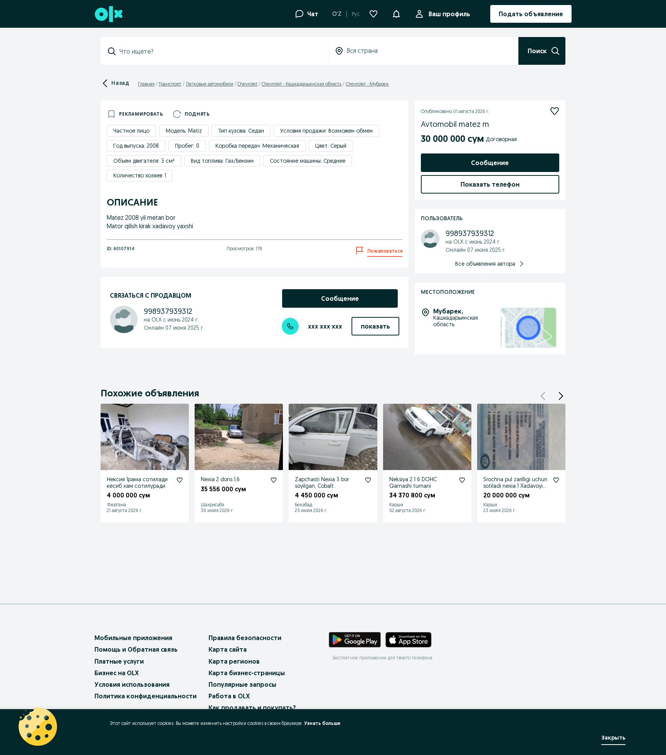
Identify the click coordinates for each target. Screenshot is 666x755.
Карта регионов (234, 661)
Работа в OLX (229, 696)
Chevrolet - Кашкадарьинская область (301, 84)
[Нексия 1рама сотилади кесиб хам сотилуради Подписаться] (180, 480)
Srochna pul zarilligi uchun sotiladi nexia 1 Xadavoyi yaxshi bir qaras (515, 486)
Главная (146, 84)
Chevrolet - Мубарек (367, 84)
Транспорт (170, 84)
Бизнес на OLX (116, 673)
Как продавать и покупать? (252, 707)
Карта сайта (228, 649)
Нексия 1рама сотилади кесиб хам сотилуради (137, 482)
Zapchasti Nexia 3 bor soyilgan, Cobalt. (322, 482)
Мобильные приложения (133, 638)
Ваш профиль (449, 14)
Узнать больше (322, 723)
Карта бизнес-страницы (247, 673)
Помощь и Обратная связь (136, 649)
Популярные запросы (242, 684)
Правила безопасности (245, 638)
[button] (396, 13)
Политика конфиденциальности (145, 696)
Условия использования (132, 684)
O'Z (336, 13)
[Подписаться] (554, 111)
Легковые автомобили (209, 84)
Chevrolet (247, 84)
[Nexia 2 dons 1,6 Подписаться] (274, 480)
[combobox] (218, 51)
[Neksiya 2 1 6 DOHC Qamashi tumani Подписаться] (462, 480)
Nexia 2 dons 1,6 (220, 479)
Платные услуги (119, 661)
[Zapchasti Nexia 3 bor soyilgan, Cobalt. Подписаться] (368, 480)
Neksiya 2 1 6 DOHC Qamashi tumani (413, 482)
